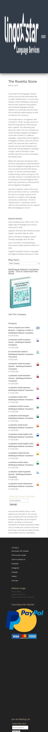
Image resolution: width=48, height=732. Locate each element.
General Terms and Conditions (22, 597)
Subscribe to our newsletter (22, 496)
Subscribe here (19, 723)
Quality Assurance (18, 594)
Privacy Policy (16, 592)
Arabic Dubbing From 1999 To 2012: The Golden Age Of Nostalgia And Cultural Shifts (23, 224)
